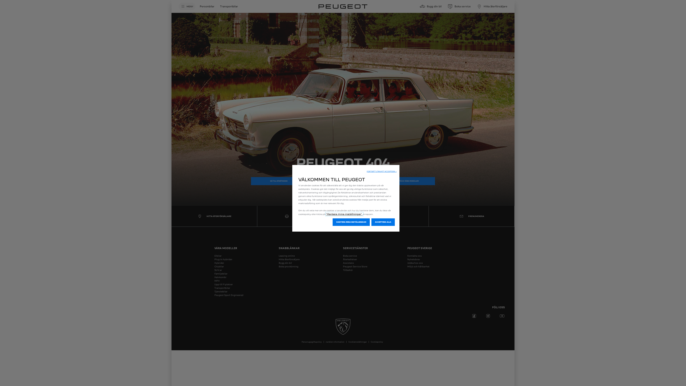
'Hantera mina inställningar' (344, 214)
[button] (382, 171)
